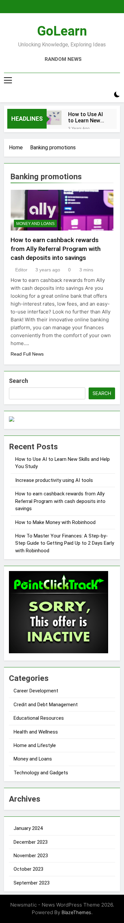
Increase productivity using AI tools (54, 480)
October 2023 (28, 869)
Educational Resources (39, 718)
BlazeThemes (76, 912)
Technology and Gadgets (41, 773)
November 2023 (31, 856)
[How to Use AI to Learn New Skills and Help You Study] (54, 118)
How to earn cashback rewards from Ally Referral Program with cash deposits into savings (56, 249)
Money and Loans (35, 223)
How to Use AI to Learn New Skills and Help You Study (85, 117)
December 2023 (31, 842)
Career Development (36, 691)
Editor (21, 269)
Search (18, 380)
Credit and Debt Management (46, 705)
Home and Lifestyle (35, 745)
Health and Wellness (36, 732)
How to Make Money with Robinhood (55, 522)
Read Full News (27, 354)
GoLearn (62, 31)
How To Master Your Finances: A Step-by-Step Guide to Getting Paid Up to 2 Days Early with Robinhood (64, 543)
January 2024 (28, 828)
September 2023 (32, 883)
